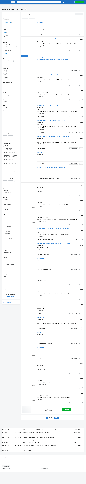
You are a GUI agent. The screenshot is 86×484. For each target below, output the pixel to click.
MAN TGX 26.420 (40, 152)
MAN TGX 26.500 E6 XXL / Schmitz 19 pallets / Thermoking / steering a (52, 59)
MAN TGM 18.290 (40, 317)
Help (2, 461)
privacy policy (35, 57)
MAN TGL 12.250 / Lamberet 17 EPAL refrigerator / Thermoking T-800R (52, 38)
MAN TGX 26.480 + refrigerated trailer (45, 288)
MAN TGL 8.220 (40, 22)
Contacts (3, 463)
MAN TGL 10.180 (40, 302)
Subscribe (24, 55)
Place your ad (66, 409)
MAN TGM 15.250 (40, 199)
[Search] (18, 2)
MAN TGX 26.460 (40, 362)
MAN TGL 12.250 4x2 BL (42, 273)
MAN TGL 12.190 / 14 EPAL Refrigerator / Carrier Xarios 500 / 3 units (52, 120)
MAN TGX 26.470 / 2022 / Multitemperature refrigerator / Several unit (51, 74)
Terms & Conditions (24, 459)
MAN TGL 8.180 (5, 442)
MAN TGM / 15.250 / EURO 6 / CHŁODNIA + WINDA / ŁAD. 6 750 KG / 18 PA (53, 228)
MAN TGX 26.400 (40, 377)
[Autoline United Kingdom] (6, 2)
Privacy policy (23, 461)
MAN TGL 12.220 (40, 184)
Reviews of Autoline (24, 465)
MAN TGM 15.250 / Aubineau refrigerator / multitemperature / (50, 105)
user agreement (43, 57)
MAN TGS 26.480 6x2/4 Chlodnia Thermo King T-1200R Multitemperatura (53, 136)
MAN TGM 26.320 (40, 213)
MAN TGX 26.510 (40, 391)
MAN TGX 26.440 (40, 347)
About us (3, 459)
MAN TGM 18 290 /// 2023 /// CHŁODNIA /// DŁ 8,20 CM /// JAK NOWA (51, 167)
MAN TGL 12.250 (5, 434)
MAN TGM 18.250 (5, 437)
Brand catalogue (24, 467)
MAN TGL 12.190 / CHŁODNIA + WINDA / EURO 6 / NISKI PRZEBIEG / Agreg (53, 243)
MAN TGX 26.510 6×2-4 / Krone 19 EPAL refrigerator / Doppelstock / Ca (52, 88)
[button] (80, 34)
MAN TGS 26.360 (40, 258)
